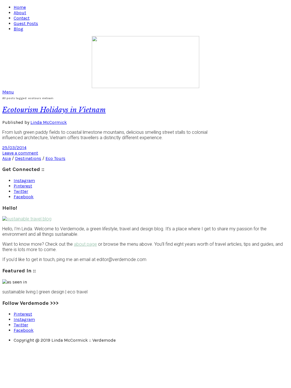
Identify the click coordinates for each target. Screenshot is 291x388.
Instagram (24, 180)
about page (85, 244)
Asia (6, 158)
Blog (18, 29)
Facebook (24, 196)
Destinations (28, 158)
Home (20, 7)
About (20, 12)
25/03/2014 (14, 147)
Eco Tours (55, 158)
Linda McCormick (48, 122)
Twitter (21, 191)
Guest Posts (26, 23)
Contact (22, 18)
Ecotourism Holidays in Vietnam (54, 110)
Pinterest (23, 186)
